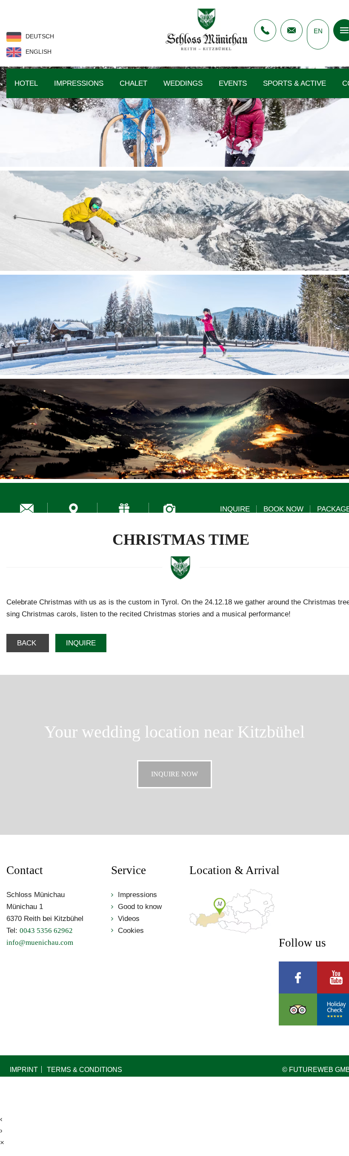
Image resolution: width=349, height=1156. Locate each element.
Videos (129, 919)
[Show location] (73, 509)
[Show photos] (169, 509)
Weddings (183, 83)
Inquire (235, 509)
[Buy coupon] (124, 509)
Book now (283, 509)
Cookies (131, 931)
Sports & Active (294, 83)
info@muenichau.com (291, 30)
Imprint (24, 1069)
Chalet (133, 83)
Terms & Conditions (84, 1069)
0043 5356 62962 (265, 30)
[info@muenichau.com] (27, 509)
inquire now (174, 774)
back (27, 643)
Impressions (78, 83)
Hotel (26, 83)
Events (233, 83)
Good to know (140, 907)
